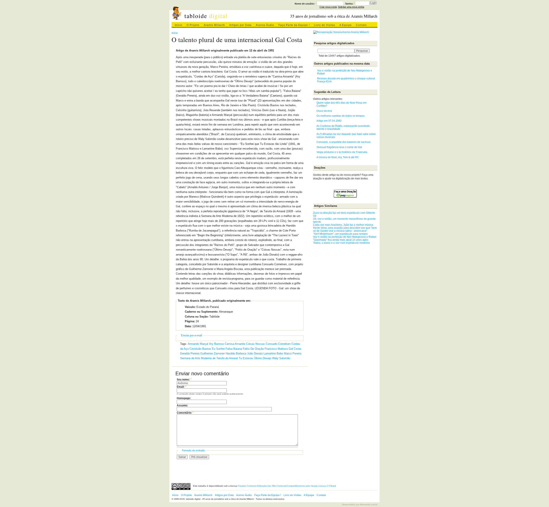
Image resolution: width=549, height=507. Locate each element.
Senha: (350, 3)
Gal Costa (295, 348)
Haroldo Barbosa (236, 353)
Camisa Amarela (235, 343)
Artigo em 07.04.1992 (329, 120)
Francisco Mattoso (276, 348)
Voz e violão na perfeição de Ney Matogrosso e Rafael (344, 236)
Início (178, 25)
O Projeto (193, 25)
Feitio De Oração (253, 348)
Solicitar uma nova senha (351, 7)
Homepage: (184, 398)
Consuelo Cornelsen (278, 343)
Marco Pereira (292, 353)
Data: (188, 326)
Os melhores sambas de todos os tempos (341, 115)
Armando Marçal (198, 343)
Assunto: (182, 405)
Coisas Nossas (255, 343)
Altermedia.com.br (368, 504)
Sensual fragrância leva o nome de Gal (339, 147)
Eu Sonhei (218, 348)
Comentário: (185, 412)
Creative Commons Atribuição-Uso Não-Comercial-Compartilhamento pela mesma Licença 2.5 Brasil (287, 486)
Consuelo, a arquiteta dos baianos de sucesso (344, 142)
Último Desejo (262, 358)
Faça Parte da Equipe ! (294, 25)
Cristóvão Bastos (200, 348)
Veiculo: (190, 307)
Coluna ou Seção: (196, 316)
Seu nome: (184, 379)
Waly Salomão (281, 358)
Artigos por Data (240, 25)
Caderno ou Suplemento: (201, 311)
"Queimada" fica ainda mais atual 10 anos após (340, 239)
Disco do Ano (324, 110)
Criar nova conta (328, 7)
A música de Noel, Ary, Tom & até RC (338, 157)
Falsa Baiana (234, 348)
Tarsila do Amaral (227, 358)
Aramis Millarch (214, 25)
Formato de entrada (193, 450)
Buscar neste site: (315, 51)
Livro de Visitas (324, 25)
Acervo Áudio (265, 25)
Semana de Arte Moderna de (198, 358)
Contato (361, 25)
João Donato (255, 353)
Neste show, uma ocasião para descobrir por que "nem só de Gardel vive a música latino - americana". (345, 229)
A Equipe (345, 25)
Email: (181, 386)
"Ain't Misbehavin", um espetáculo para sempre (340, 233)
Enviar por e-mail (191, 335)
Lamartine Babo (273, 353)
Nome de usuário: (305, 3)
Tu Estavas (246, 358)
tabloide (206, 16)
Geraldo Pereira (189, 353)
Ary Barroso (216, 343)
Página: (190, 321)
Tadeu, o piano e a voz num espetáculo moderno (341, 242)
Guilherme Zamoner (212, 353)
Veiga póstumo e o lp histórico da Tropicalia (342, 152)
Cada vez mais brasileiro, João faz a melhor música (343, 224)
